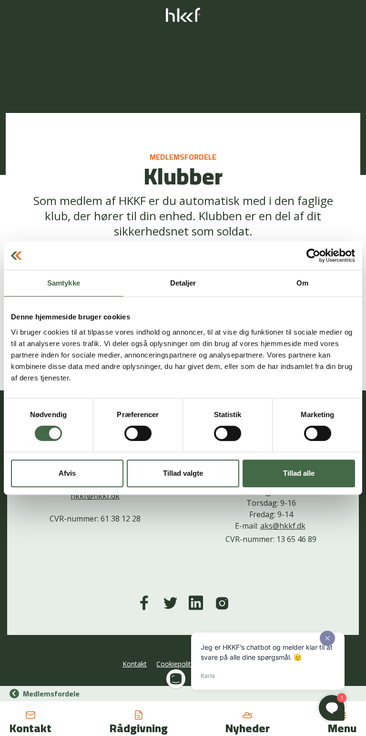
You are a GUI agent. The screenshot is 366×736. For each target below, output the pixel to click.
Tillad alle (299, 473)
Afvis (67, 473)
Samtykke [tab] (63, 283)
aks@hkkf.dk (282, 526)
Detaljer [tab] (183, 283)
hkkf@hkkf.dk (95, 496)
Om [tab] (302, 283)
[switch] (138, 433)
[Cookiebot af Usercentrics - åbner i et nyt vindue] (313, 255)
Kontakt (134, 663)
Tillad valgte (183, 473)
